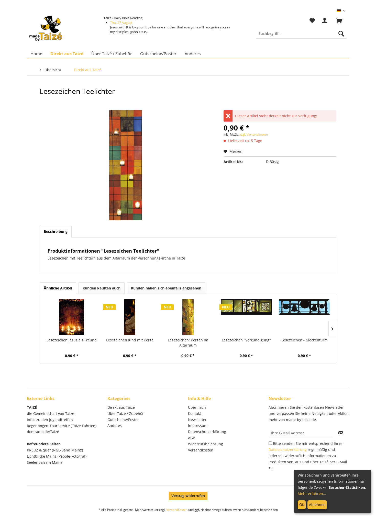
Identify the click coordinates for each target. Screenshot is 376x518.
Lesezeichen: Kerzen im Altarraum (188, 343)
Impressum (197, 425)
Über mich (197, 407)
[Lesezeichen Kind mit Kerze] (130, 317)
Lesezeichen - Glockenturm (304, 340)
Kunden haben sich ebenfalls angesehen (166, 288)
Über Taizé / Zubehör (125, 413)
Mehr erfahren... (312, 493)
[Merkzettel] (312, 21)
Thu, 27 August (121, 22)
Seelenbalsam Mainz (44, 462)
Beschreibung (56, 231)
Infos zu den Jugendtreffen (50, 419)
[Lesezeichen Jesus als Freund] (71, 317)
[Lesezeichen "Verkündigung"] (246, 317)
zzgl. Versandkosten (253, 134)
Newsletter (197, 419)
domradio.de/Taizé (43, 431)
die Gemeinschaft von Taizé (50, 413)
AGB (191, 437)
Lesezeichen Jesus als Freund (72, 340)
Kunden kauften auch (101, 288)
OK (301, 504)
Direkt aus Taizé (121, 407)
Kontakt (194, 413)
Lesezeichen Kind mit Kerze (129, 340)
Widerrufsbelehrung (205, 443)
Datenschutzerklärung (207, 431)
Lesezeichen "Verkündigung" (246, 340)
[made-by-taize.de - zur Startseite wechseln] (45, 28)
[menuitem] (301, 33)
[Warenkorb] (341, 21)
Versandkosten (200, 450)
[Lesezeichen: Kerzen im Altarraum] (188, 317)
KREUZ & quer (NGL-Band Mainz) (55, 450)
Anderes (114, 425)
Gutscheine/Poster (123, 419)
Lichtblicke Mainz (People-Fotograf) (56, 456)
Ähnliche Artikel (58, 288)
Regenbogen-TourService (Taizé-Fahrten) (61, 425)
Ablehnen (317, 504)
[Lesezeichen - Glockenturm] (304, 317)
